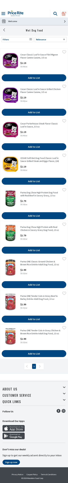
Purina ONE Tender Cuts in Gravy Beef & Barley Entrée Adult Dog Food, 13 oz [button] (39, 298)
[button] (55, 13)
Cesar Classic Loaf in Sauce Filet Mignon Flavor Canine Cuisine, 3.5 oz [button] (39, 56)
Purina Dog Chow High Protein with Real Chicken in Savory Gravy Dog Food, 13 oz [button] (39, 229)
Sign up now (11, 462)
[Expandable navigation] (3, 13)
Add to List (34, 77)
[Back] (4, 30)
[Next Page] (40, 366)
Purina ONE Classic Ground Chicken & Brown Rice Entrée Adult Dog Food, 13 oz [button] (39, 263)
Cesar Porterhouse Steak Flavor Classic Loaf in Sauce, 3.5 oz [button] (39, 125)
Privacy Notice (17, 474)
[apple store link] (14, 430)
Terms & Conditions (48, 474)
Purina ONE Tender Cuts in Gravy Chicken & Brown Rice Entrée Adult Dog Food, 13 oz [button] (40, 332)
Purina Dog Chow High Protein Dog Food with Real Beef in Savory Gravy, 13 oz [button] (39, 194)
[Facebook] (58, 411)
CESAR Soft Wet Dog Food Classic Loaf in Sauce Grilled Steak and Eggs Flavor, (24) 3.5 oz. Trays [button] (39, 160)
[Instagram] (63, 411)
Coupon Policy (32, 474)
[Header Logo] (15, 13)
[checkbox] (64, 52)
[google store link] (14, 438)
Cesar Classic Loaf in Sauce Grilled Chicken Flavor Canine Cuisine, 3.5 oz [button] (40, 91)
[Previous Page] (27, 366)
